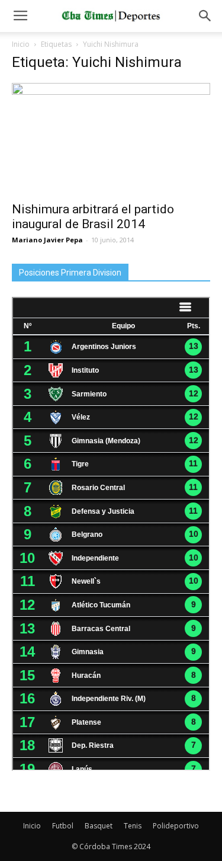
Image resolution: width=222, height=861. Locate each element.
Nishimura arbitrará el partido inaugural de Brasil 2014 (93, 216)
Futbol (62, 826)
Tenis (132, 826)
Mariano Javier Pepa (47, 239)
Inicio (21, 44)
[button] (205, 16)
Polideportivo (176, 826)
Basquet (98, 826)
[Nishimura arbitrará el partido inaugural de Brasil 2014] (111, 138)
